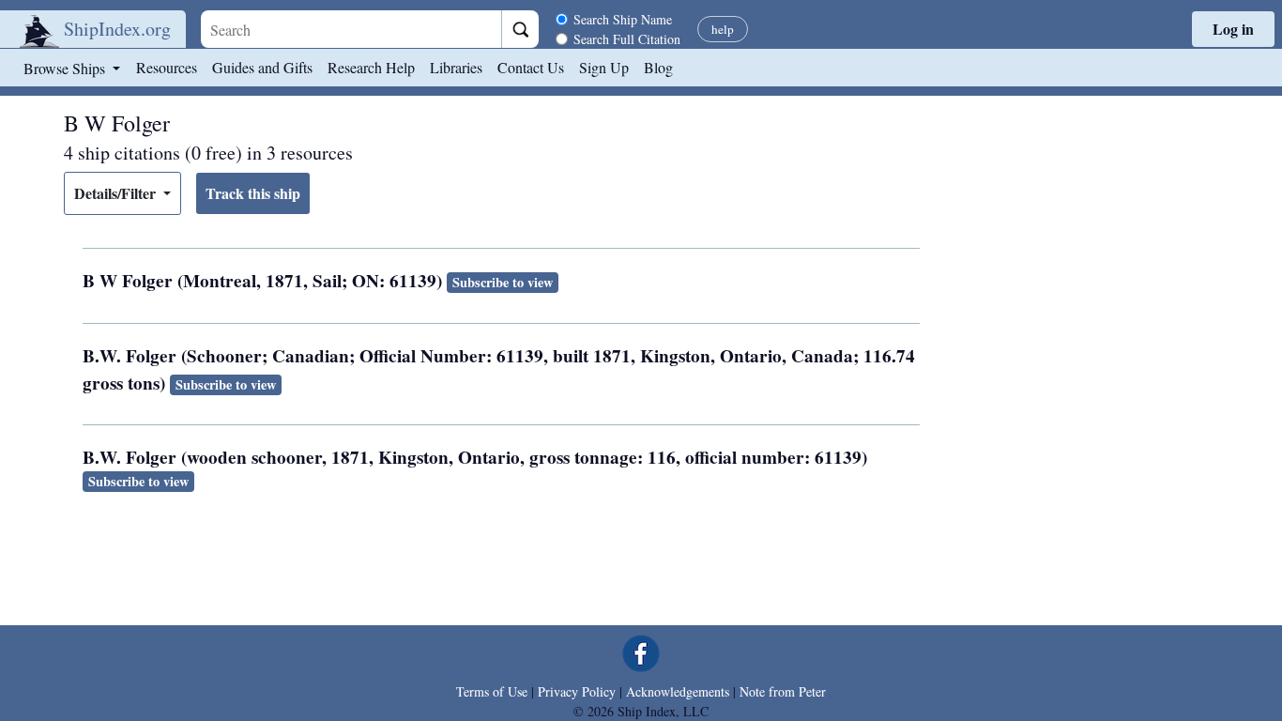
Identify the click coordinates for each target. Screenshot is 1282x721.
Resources (166, 67)
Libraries (456, 67)
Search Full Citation (626, 39)
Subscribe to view (502, 282)
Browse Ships (66, 68)
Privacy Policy (577, 691)
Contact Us (530, 67)
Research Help (371, 67)
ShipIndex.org (117, 28)
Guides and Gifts (262, 67)
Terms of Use (491, 691)
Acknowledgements (677, 691)
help (722, 29)
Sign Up (604, 67)
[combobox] (351, 29)
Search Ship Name (622, 19)
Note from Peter (783, 691)
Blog (658, 67)
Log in (1233, 28)
